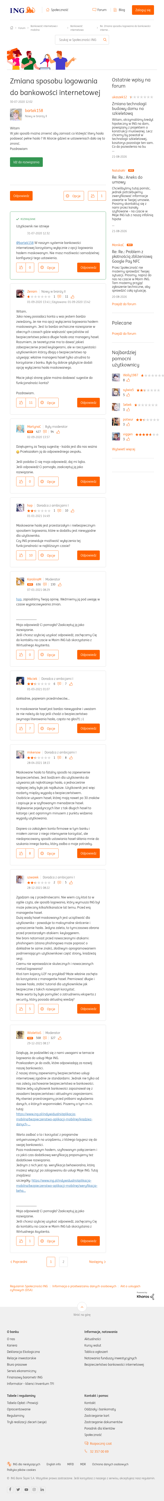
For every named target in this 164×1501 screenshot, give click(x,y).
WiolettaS (34, 1033)
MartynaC (34, 427)
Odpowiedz (21, 196)
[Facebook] (10, 1490)
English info (54, 1464)
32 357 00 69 (99, 1451)
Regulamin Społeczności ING (29, 1286)
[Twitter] (18, 1490)
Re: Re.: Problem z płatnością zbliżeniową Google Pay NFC (132, 256)
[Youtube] (26, 1490)
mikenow (33, 752)
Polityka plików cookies (21, 1470)
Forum (102, 10)
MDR (83, 1464)
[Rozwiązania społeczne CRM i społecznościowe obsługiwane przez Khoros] (145, 1295)
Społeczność (59, 10)
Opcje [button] (76, 196)
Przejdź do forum (124, 304)
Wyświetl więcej (123, 449)
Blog (122, 10)
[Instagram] (34, 1490)
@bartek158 (25, 243)
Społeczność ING (11, 27)
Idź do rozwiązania (26, 162)
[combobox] (82, 40)
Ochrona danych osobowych (110, 1464)
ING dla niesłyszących (26, 1464)
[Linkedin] (42, 1490)
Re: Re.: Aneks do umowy (127, 179)
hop (30, 505)
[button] (93, 196)
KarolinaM (34, 579)
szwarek (33, 877)
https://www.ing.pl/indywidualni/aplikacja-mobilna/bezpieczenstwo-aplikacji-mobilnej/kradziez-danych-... (54, 1119)
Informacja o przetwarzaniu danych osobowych (84, 1286)
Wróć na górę (82, 1315)
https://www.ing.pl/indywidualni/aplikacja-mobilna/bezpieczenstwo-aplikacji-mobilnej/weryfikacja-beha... (56, 1185)
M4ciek (32, 679)
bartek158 (34, 110)
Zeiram (32, 291)
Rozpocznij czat (101, 1444)
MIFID (70, 1464)
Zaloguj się (143, 10)
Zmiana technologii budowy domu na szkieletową (129, 108)
